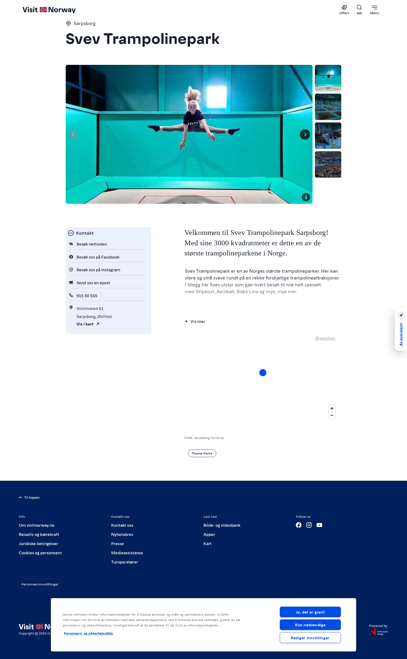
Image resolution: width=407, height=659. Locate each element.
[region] (263, 377)
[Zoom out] (332, 415)
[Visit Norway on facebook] (298, 525)
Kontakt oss (122, 525)
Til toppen (32, 497)
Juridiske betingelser (38, 543)
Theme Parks (202, 453)
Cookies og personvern (40, 552)
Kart (208, 543)
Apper (209, 534)
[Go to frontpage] (57, 10)
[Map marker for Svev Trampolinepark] (262, 372)
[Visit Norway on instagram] (309, 525)
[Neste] (305, 134)
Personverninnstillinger (40, 584)
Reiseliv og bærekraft (39, 534)
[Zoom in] (332, 408)
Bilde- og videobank (222, 525)
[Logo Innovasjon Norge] (378, 631)
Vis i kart (85, 323)
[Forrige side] (73, 134)
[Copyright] (306, 197)
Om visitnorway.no (36, 525)
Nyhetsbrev (122, 534)
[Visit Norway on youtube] (319, 525)
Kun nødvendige (310, 624)
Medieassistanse (127, 552)
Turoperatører (124, 561)
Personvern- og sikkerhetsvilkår (88, 633)
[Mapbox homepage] (325, 339)
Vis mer (198, 321)
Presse (117, 543)
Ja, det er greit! (310, 611)
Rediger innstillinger (310, 637)
